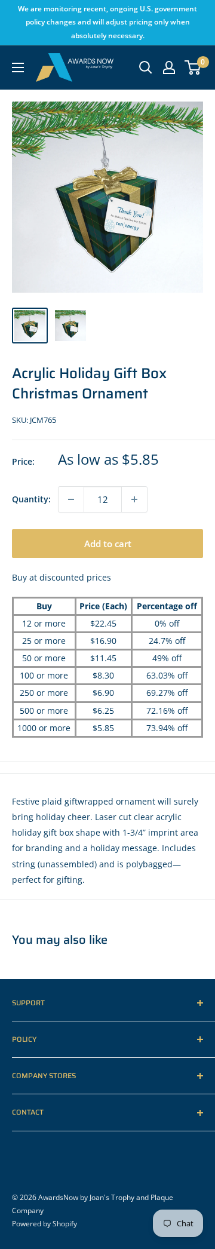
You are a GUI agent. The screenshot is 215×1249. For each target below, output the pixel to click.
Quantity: (31, 499)
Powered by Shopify (44, 1224)
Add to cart (107, 544)
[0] (193, 67)
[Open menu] (18, 67)
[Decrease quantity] (71, 499)
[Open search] (145, 67)
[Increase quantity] (134, 499)
